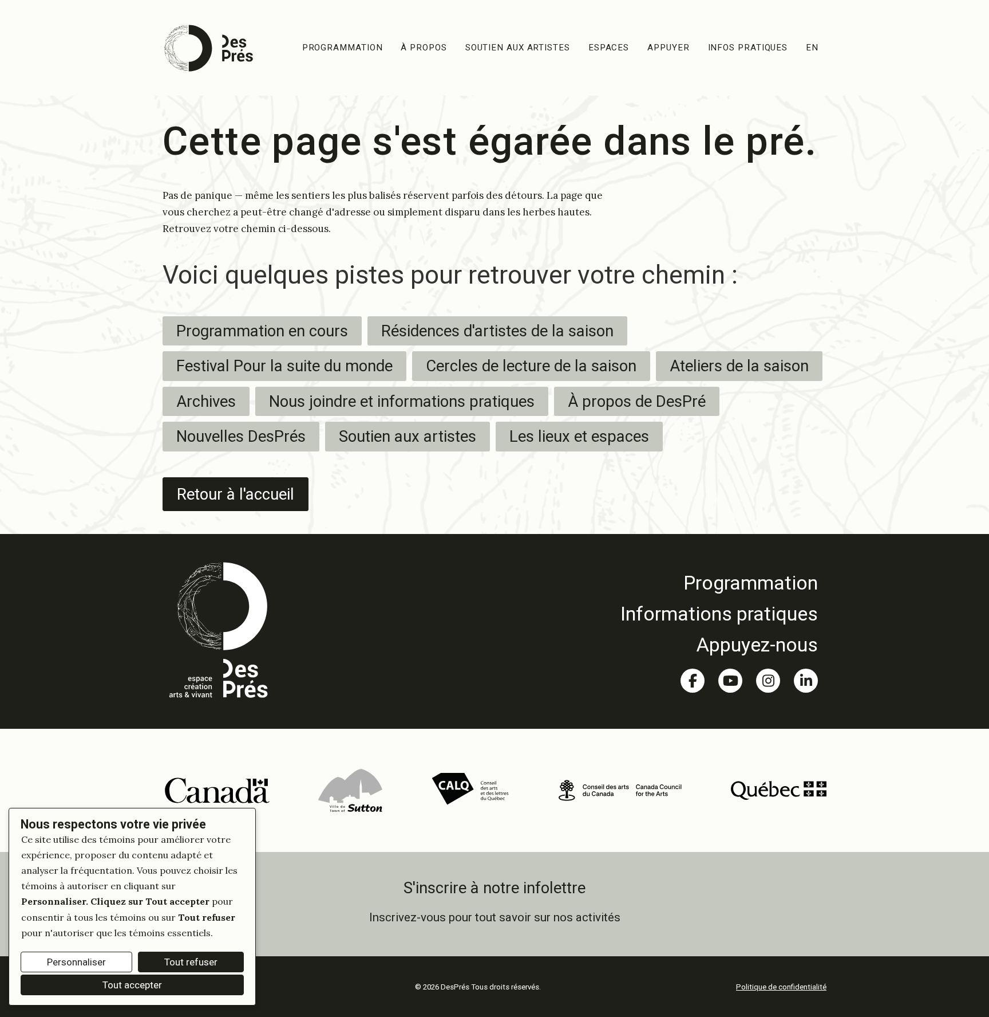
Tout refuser (190, 962)
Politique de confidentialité (781, 987)
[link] (719, 582)
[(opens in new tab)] (217, 789)
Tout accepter (132, 985)
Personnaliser (76, 962)
